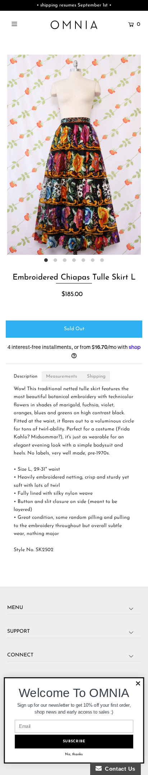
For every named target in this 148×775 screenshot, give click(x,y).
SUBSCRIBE (74, 741)
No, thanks (74, 754)
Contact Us (118, 769)
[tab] (25, 376)
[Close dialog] (138, 683)
